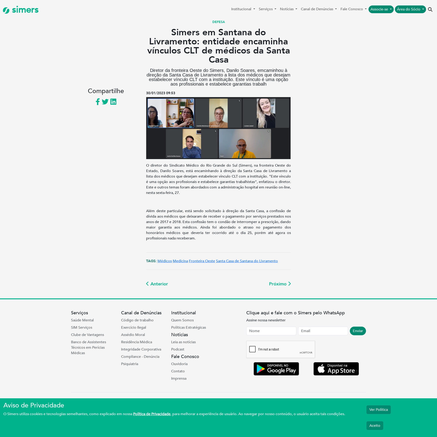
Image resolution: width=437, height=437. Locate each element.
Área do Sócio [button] (409, 9)
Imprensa (178, 378)
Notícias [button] (287, 9)
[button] (430, 10)
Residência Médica (136, 342)
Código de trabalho (137, 320)
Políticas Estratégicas (188, 327)
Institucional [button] (241, 9)
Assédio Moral (133, 334)
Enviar (358, 330)
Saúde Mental (82, 320)
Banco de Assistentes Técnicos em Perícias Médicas (88, 348)
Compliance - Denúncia (140, 356)
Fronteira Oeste (202, 261)
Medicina (180, 261)
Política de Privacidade (151, 414)
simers (24, 9)
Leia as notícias (183, 342)
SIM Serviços (81, 327)
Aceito (374, 425)
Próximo (278, 284)
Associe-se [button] (380, 9)
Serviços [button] (266, 9)
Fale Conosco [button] (352, 9)
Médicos (165, 261)
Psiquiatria (129, 363)
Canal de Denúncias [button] (317, 9)
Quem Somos (182, 320)
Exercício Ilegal (133, 327)
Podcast (177, 349)
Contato (178, 371)
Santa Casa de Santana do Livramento (247, 261)
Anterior (158, 284)
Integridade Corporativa (141, 349)
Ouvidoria (179, 363)
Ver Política (378, 409)
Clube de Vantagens (87, 334)
